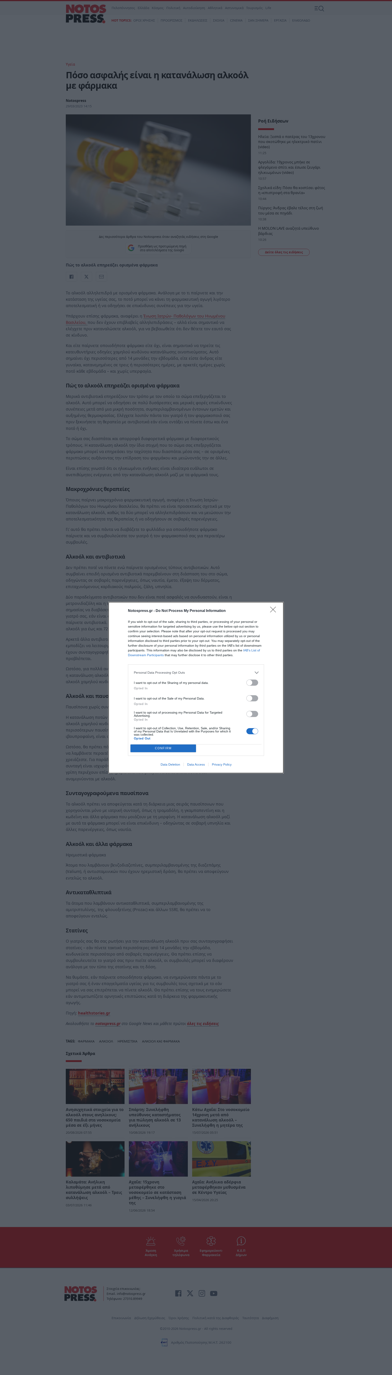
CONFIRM (163, 748)
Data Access (196, 764)
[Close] (274, 611)
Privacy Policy (222, 764)
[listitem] (196, 672)
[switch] (252, 683)
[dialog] (196, 687)
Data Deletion (170, 764)
